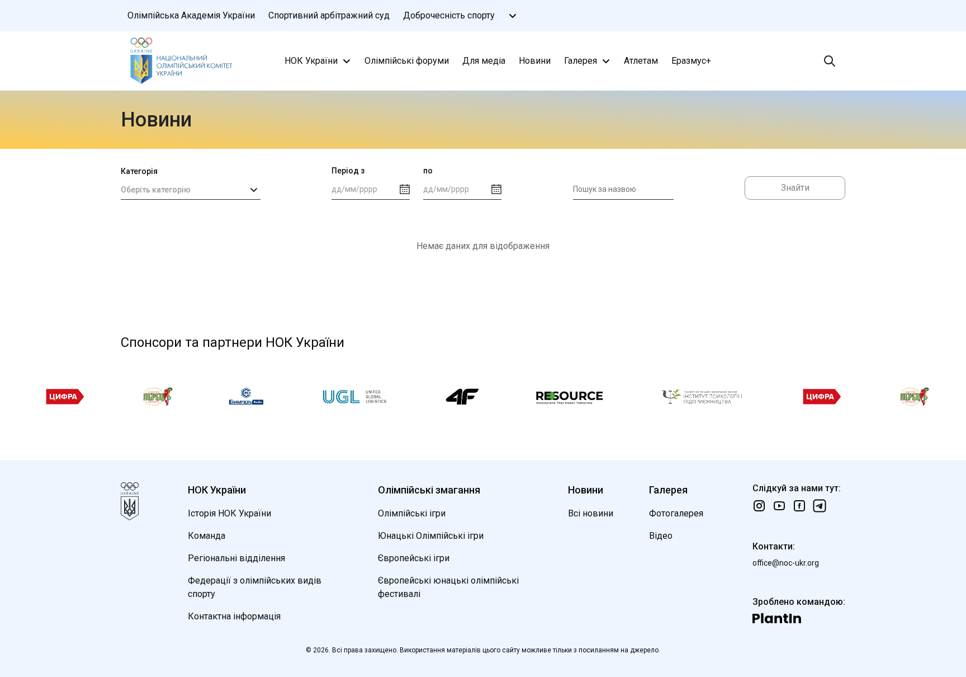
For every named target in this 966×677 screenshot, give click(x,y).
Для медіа (483, 60)
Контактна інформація (234, 616)
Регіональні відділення (236, 558)
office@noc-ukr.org (785, 562)
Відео (661, 535)
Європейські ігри (413, 558)
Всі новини (590, 513)
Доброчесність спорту (449, 15)
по (428, 171)
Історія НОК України (229, 513)
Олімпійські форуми (406, 60)
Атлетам (641, 60)
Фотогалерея (676, 513)
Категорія (139, 171)
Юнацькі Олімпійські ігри (431, 535)
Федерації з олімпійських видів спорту (254, 587)
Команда (206, 535)
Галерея (580, 60)
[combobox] (191, 190)
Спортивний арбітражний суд (329, 15)
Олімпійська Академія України (191, 15)
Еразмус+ (691, 60)
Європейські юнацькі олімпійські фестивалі (448, 587)
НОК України (311, 60)
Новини (535, 60)
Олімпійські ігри (412, 513)
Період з (348, 171)
